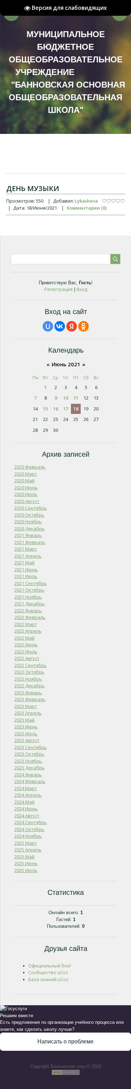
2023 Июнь (26, 726)
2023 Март (25, 706)
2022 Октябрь (29, 672)
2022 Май (24, 638)
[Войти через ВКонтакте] (59, 326)
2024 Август (26, 815)
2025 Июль (25, 870)
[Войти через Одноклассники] (83, 326)
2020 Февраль (29, 467)
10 (65, 398)
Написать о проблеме (65, 1041)
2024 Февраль (29, 781)
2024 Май (24, 802)
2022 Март (25, 624)
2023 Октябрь (29, 754)
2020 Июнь (26, 487)
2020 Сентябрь (30, 508)
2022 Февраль (29, 617)
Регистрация (58, 289)
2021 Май (24, 562)
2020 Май (24, 480)
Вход (82, 289)
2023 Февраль (29, 699)
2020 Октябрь (29, 515)
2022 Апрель (28, 631)
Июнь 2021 (66, 364)
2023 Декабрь (29, 767)
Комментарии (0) (87, 208)
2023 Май (24, 720)
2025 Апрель (28, 849)
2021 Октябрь (29, 590)
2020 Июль (25, 494)
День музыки (32, 188)
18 (75, 409)
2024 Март (25, 788)
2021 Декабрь (29, 603)
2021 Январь (28, 535)
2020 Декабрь (29, 528)
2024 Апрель (28, 795)
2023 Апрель (28, 713)
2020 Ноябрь (28, 521)
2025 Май (24, 856)
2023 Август (26, 740)
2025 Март (25, 843)
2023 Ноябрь (28, 761)
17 (65, 409)
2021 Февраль (29, 542)
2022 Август (26, 658)
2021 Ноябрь (28, 597)
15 (45, 409)
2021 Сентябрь (30, 583)
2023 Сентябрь (30, 747)
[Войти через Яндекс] (71, 326)
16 (55, 409)
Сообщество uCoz (48, 972)
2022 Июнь (26, 644)
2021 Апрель (28, 556)
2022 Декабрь (29, 685)
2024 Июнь (26, 808)
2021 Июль (25, 576)
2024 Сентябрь (30, 822)
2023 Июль (25, 733)
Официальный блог (49, 965)
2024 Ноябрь (28, 836)
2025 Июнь (26, 863)
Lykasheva (86, 201)
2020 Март (25, 474)
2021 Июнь (26, 569)
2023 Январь (28, 692)
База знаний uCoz (48, 979)
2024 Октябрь (29, 829)
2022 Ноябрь (28, 679)
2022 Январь (28, 610)
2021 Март (25, 549)
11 (75, 398)
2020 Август (26, 501)
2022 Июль (25, 651)
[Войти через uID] (48, 326)
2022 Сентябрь (30, 665)
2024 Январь (28, 774)
